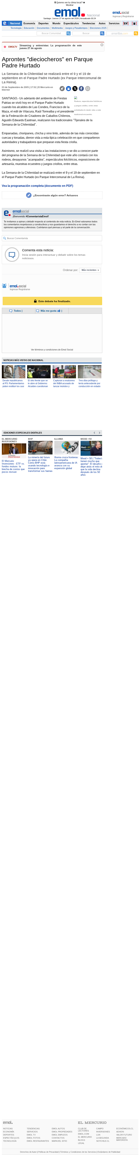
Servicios (114, 23)
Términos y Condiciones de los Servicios (78, 1152)
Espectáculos (71, 23)
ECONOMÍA (8, 1132)
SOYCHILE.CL (102, 1141)
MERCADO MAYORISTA (122, 1139)
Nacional (15, 23)
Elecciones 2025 (98, 28)
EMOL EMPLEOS (59, 1135)
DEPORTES (8, 1135)
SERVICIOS (32, 1132)
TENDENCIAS (33, 1128)
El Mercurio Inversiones (9, 440)
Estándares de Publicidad (109, 1152)
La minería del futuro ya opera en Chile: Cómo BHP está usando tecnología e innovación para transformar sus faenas (40, 464)
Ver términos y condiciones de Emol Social (52, 349)
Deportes (43, 23)
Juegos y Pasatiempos (76, 28)
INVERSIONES (103, 1132)
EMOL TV (31, 1135)
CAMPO (100, 1128)
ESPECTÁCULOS (11, 1138)
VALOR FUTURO (124, 1135)
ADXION (120, 1132)
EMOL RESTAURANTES (38, 1141)
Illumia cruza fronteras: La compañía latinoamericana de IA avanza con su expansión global (66, 463)
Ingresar (117, 16)
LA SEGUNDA (102, 1138)
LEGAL (81, 1143)
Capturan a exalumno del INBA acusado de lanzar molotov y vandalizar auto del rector (64, 386)
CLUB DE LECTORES (83, 1129)
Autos (102, 23)
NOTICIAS (8, 1128)
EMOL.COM (83, 1134)
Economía (29, 23)
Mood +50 (86, 439)
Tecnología (16, 28)
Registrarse (128, 16)
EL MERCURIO (85, 1137)
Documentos (43, 28)
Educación (29, 28)
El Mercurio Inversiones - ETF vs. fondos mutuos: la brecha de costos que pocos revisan (13, 466)
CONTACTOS (58, 1138)
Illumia (58, 439)
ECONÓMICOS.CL (124, 1128)
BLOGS (81, 1140)
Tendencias (88, 23)
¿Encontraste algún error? (55, 195)
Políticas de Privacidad (48, 1152)
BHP (30, 439)
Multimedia (57, 28)
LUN (98, 1135)
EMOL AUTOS (58, 1128)
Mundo (56, 23)
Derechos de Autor (28, 1152)
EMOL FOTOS (33, 1138)
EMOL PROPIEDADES (62, 1132)
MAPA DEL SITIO (59, 1141)
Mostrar (69, 5)
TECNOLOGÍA (9, 1141)
